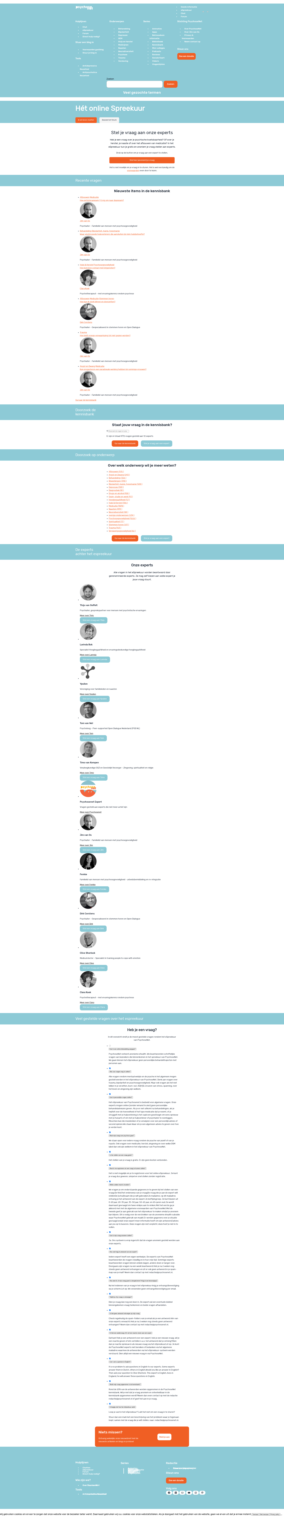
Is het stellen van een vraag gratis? (121, 1155)
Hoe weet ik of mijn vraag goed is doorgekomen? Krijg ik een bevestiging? (133, 1281)
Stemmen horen (106, 299)
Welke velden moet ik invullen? (120, 1185)
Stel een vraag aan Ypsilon (95, 699)
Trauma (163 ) (115, 528)
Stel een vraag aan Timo (94, 778)
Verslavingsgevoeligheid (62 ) (122, 531)
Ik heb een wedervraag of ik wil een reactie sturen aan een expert (130, 1333)
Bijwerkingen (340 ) (118, 481)
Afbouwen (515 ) (116, 472)
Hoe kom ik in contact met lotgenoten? (97, 268)
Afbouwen (84, 197)
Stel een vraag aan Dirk (93, 929)
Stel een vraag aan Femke (94, 889)
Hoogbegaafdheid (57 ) (119, 500)
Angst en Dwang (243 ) (119, 475)
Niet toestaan (264, 1514)
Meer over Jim (86, 845)
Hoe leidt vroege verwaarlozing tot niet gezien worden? (105, 336)
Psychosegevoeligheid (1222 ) (122, 519)
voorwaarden (133, 171)
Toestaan (255, 1514)
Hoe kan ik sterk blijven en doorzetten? (97, 302)
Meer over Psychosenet (91, 812)
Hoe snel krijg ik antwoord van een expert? (123, 1252)
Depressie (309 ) (116, 487)
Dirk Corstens (86, 322)
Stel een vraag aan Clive (94, 968)
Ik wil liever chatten (86, 120)
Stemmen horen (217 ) (119, 525)
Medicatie (94, 197)
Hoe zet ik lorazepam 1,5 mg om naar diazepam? (102, 200)
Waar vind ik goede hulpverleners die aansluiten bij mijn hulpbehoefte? (112, 234)
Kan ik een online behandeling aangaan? (122, 1049)
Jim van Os (85, 221)
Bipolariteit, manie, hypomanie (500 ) (125, 484)
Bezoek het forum (109, 120)
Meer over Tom (86, 734)
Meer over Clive (87, 963)
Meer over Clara (87, 1003)
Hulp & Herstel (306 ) (118, 503)
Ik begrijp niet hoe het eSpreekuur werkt (122, 1407)
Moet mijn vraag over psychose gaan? (122, 1135)
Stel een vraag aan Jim (93, 850)
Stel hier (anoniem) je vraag (142, 160)
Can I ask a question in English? (120, 1362)
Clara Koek (84, 289)
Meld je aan (164, 1437)
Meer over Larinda (88, 655)
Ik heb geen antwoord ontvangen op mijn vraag (125, 1313)
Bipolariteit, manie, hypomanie (106, 231)
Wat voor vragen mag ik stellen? (120, 1071)
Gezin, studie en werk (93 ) (121, 497)
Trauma (83, 333)
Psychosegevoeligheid (104, 265)
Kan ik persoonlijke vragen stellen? (121, 1097)
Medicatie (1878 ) (116, 506)
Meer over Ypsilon (88, 694)
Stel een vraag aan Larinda (95, 660)
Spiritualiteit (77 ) (116, 522)
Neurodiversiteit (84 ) (118, 512)
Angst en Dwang (87, 366)
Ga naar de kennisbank (85, 400)
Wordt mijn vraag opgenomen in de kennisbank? (125, 1384)
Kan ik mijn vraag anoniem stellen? (121, 1235)
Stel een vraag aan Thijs (94, 620)
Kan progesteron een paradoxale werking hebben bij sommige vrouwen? (113, 369)
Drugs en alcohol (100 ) (119, 494)
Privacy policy (274, 1514)
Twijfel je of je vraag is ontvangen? (121, 1297)
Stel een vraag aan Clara (94, 1007)
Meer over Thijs (87, 616)
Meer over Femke (88, 885)
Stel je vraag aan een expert (156, 444)
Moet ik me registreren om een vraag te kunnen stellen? (127, 1168)
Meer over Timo (87, 773)
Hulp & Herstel (86, 265)
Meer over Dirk (86, 924)
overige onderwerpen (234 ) (121, 515)
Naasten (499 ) (115, 509)
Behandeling (86, 231)
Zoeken (110, 79)
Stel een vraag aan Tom (93, 738)
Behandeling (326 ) (117, 478)
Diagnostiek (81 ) (116, 490)
